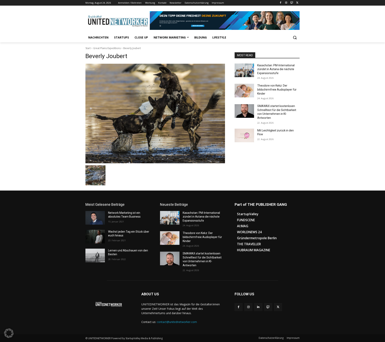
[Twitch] (291, 3)
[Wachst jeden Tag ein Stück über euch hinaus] (95, 236)
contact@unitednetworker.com (177, 322)
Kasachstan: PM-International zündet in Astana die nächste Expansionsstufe (276, 69)
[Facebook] (280, 3)
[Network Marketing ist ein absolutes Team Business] (95, 218)
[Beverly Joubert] (155, 113)
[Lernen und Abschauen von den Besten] (95, 255)
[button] (295, 37)
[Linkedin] (258, 307)
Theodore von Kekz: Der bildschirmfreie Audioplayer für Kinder (277, 89)
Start (88, 48)
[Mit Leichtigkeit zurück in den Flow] (244, 135)
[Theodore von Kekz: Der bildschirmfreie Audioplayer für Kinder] (244, 90)
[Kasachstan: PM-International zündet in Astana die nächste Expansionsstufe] (244, 70)
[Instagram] (286, 3)
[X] (297, 3)
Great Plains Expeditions (107, 48)
